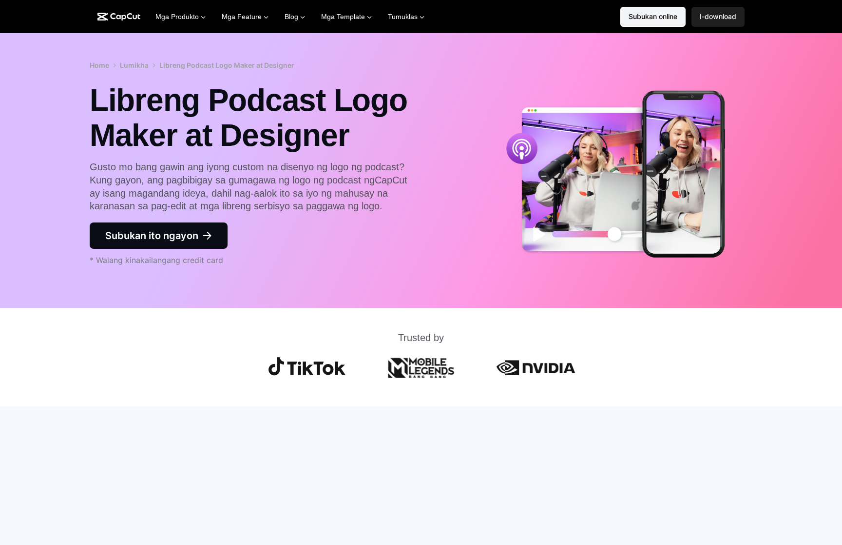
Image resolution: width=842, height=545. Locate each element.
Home (99, 65)
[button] (718, 17)
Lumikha (134, 65)
